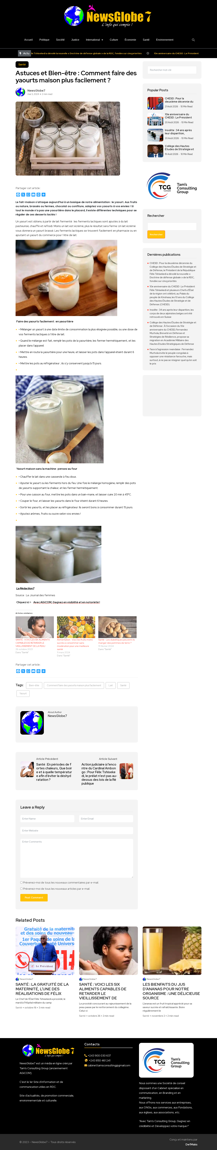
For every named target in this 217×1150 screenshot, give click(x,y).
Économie (130, 39)
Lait (111, 685)
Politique (44, 39)
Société (60, 39)
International (93, 39)
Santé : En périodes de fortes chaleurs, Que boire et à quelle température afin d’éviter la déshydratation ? (54, 772)
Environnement (164, 39)
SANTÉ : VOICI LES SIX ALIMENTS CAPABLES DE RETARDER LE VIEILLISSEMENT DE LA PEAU (33, 642)
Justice (75, 39)
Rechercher (155, 216)
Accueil (28, 39)
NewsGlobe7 (26, 979)
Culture (114, 39)
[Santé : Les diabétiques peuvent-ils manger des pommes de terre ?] (117, 627)
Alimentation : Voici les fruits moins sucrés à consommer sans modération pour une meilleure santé (75, 644)
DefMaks (191, 1144)
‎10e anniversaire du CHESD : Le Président (178, 116)
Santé (146, 39)
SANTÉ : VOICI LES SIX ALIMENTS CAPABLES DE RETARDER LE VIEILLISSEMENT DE (102, 991)
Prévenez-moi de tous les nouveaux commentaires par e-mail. (61, 882)
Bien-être (34, 685)
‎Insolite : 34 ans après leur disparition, (178, 132)
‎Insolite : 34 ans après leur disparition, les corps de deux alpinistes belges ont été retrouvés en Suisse (172, 313)
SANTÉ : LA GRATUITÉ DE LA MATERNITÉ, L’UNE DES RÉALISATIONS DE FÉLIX (42, 989)
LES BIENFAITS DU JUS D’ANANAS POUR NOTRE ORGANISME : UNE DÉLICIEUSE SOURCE (171, 991)
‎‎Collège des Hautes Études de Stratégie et (179, 148)
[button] (193, 40)
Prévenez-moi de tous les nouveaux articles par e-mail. (56, 888)
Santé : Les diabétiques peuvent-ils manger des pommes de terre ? (116, 641)
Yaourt (23, 693)
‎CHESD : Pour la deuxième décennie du (179, 100)
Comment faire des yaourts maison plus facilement (74, 685)
